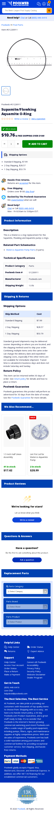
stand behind (17, 199)
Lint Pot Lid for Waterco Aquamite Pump (39, 457)
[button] (39, 4)
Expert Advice (37, 651)
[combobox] (27, 10)
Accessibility (32, 665)
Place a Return (11, 671)
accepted (23, 183)
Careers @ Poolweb (36, 662)
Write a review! (27, 520)
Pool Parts (18, 24)
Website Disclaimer (36, 674)
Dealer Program (34, 677)
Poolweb (5, 24)
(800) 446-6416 (39, 17)
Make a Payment (12, 674)
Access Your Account (14, 665)
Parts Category (15, 586)
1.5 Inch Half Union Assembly (12, 455)
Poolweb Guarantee (20, 397)
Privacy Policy (33, 668)
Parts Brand (12, 601)
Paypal (30, 767)
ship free (29, 191)
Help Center (13, 647)
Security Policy (34, 671)
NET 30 (25, 773)
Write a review (21, 119)
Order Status (37, 647)
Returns (11, 651)
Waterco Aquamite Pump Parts (20, 249)
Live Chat (8, 690)
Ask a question (38, 118)
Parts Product (13, 616)
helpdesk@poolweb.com (15, 693)
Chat (22, 17)
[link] (37, 144)
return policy (20, 378)
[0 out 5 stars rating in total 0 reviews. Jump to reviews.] (7, 119)
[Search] (49, 10)
